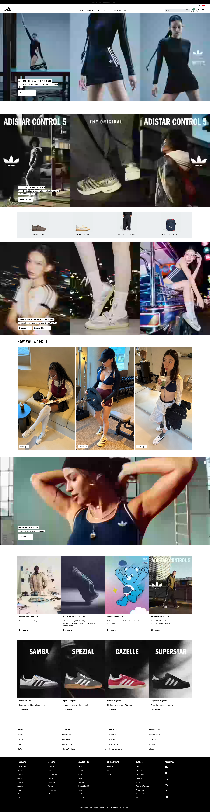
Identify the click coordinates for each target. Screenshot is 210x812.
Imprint (128, 807)
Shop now (67, 630)
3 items (81, 446)
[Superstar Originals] (170, 676)
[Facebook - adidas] (178, 767)
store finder (176, 6)
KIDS (98, 10)
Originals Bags (110, 739)
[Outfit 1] (46, 398)
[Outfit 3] (163, 398)
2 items (139, 446)
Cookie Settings (84, 807)
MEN (81, 10)
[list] (105, 400)
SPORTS (107, 10)
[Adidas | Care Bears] (127, 594)
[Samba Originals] (39, 676)
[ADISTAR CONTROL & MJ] (170, 594)
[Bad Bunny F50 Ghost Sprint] (83, 594)
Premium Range (154, 734)
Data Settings (94, 807)
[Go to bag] (203, 10)
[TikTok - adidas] (178, 791)
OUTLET (127, 10)
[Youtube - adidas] (178, 797)
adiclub (198, 6)
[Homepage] (7, 9)
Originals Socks (110, 734)
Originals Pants (67, 739)
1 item (22, 446)
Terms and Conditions (118, 807)
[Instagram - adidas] (178, 773)
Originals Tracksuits (68, 749)
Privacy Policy (105, 807)
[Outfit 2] (105, 398)
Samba (20, 734)
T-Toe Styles (153, 739)
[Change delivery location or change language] (203, 6)
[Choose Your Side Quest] (39, 594)
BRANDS (117, 10)
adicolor (152, 749)
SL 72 (20, 749)
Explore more (25, 630)
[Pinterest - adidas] (178, 785)
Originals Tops (66, 734)
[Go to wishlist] (197, 10)
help (183, 6)
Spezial (20, 739)
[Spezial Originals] (83, 676)
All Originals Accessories (113, 749)
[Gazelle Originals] (127, 676)
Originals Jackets (67, 744)
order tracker (190, 6)
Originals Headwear (112, 744)
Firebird (152, 744)
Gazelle (20, 744)
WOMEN (90, 10)
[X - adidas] (178, 779)
